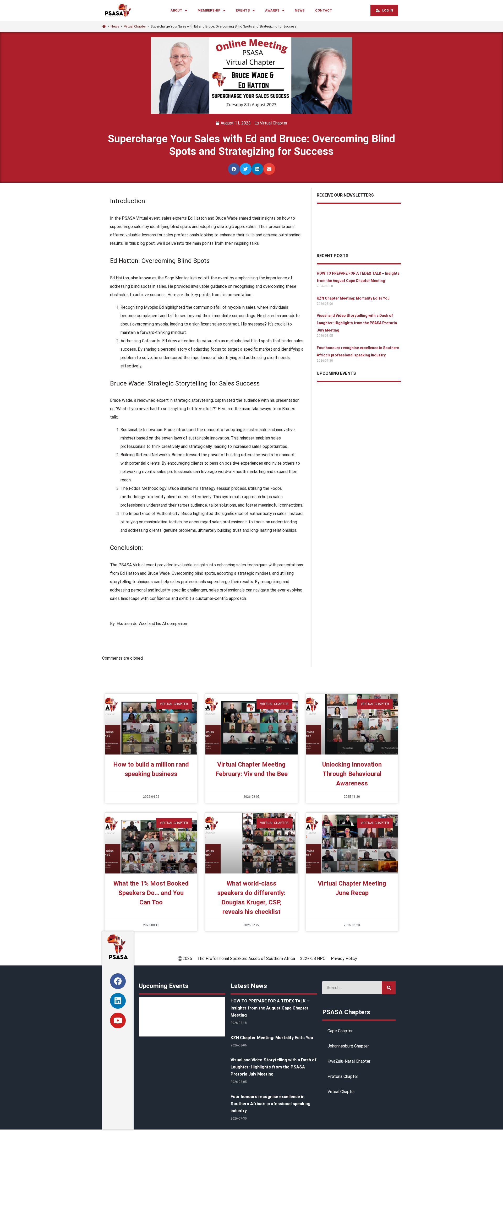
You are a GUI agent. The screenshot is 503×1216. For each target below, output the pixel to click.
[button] (234, 169)
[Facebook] (118, 981)
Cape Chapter (340, 1030)
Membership (209, 10)
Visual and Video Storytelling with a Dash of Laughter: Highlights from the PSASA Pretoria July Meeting (357, 322)
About (176, 10)
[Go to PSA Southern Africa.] (104, 26)
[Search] (389, 987)
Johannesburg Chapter (348, 1046)
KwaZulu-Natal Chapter (348, 1061)
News (300, 10)
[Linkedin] (118, 1001)
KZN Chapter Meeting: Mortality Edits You (353, 298)
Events (243, 10)
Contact (323, 10)
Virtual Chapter (273, 123)
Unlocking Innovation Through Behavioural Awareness (352, 774)
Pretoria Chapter (342, 1076)
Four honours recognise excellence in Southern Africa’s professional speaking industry (270, 1103)
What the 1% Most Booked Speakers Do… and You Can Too (151, 893)
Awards (272, 10)
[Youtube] (118, 1020)
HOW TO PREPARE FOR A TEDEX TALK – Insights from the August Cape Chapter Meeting (270, 1008)
